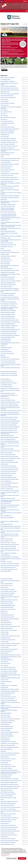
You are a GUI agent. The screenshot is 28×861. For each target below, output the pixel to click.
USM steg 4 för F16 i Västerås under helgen (9, 403)
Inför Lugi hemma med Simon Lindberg (8, 212)
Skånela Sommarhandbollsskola (7, 595)
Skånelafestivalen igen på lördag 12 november (10, 689)
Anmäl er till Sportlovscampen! (7, 268)
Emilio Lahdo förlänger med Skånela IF (8, 793)
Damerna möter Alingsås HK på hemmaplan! (9, 483)
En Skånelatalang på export (6, 339)
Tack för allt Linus (4, 119)
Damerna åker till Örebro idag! (6, 475)
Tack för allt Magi (4, 109)
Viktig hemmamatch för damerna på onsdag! (9, 456)
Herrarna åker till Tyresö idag (6, 681)
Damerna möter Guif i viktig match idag (8, 465)
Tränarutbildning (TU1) (5, 349)
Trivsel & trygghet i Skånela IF (6, 384)
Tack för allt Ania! (4, 125)
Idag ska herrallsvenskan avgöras (7, 844)
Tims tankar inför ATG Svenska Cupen (8, 360)
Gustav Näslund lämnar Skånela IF (7, 615)
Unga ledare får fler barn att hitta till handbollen (10, 173)
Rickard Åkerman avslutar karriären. (7, 792)
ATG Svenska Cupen (4, 762)
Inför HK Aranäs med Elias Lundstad (8, 206)
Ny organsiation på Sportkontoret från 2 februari (10, 195)
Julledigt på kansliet (4, 464)
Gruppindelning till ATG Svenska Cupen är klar (9, 784)
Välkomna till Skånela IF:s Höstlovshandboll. (9, 325)
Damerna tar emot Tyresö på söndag (8, 400)
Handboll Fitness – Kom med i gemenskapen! (9, 743)
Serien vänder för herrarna (6, 663)
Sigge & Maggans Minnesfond (7, 659)
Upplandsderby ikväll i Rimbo (6, 622)
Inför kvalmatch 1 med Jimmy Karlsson (8, 609)
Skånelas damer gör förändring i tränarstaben (9, 437)
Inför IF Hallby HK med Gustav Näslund (8, 301)
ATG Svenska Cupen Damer (6, 760)
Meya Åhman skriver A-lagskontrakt (7, 130)
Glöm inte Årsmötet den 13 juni (7, 585)
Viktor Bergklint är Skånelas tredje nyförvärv (9, 801)
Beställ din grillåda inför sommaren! (7, 152)
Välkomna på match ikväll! (6, 503)
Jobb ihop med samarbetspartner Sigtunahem (10, 732)
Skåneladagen (3, 751)
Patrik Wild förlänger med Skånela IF (8, 103)
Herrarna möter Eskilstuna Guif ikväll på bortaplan (10, 367)
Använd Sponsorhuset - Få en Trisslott (8, 758)
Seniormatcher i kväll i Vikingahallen (7, 77)
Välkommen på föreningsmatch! (7, 181)
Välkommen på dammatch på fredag (8, 498)
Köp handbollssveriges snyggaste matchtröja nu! (10, 329)
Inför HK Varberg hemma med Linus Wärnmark (10, 179)
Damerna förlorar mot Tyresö (6, 259)
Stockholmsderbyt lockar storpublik (8, 312)
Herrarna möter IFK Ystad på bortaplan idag (9, 467)
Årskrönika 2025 (4, 199)
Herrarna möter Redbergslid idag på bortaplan (10, 441)
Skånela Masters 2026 (5, 134)
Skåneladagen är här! (5, 357)
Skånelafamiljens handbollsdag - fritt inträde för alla (11, 526)
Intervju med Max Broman (5, 340)
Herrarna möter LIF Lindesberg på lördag (8, 424)
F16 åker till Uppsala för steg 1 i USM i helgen (9, 534)
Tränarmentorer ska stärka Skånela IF (8, 720)
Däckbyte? (3, 683)
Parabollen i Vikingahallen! (6, 167)
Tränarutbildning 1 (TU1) (5, 737)
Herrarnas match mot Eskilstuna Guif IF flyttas (9, 320)
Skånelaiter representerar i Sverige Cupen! (9, 331)
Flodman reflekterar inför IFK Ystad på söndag (10, 544)
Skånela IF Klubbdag (5, 756)
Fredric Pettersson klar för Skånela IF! (8, 318)
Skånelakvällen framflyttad (6, 571)
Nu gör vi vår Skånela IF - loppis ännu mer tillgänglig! (11, 236)
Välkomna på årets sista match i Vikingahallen (9, 288)
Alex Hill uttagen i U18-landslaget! (7, 132)
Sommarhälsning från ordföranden (7, 123)
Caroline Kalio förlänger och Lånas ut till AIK (9, 88)
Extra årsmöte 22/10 (4, 220)
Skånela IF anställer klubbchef (7, 628)
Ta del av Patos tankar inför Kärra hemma (8, 471)
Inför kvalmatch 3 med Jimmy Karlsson (8, 825)
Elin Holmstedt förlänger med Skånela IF (8, 140)
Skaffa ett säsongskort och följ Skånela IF (9, 371)
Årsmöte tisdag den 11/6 (5, 379)
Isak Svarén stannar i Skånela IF (7, 578)
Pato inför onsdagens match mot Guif (8, 454)
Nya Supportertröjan (4, 836)
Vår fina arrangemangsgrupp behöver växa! (9, 569)
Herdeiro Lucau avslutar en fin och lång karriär (9, 817)
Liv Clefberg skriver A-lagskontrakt (7, 147)
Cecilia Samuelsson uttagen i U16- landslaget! (9, 778)
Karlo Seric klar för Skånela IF (6, 768)
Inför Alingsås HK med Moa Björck (7, 295)
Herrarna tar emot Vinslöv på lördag (7, 698)
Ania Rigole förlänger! (5, 254)
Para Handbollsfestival (5, 620)
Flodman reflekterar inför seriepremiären (8, 553)
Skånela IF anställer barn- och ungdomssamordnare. (11, 780)
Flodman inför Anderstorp (6, 484)
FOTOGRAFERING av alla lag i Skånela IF (8, 741)
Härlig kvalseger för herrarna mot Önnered (9, 834)
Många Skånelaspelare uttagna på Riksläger (9, 788)
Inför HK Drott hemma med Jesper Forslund (9, 177)
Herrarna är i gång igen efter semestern (8, 766)
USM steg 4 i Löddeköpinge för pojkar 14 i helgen (10, 402)
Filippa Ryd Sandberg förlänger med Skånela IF (10, 164)
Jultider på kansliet (4, 661)
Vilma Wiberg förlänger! (5, 263)
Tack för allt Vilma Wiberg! (6, 162)
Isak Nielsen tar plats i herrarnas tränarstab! (9, 375)
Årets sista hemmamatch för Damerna (8, 473)
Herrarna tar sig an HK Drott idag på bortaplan (9, 479)
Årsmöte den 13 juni (4, 587)
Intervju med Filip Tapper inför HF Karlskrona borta (10, 321)
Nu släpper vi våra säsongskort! (7, 242)
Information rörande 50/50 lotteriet (7, 279)
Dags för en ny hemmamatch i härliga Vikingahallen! (11, 280)
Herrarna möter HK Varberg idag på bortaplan (9, 462)
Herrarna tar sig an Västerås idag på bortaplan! (10, 412)
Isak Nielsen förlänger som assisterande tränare (10, 252)
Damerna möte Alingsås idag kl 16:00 (8, 439)
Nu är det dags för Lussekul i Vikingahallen (9, 671)
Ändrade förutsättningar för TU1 (7, 728)
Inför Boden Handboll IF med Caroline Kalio (9, 303)
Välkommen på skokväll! (5, 154)
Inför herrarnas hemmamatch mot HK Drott (9, 428)
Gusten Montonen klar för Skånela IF (8, 593)
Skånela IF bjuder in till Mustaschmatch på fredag (10, 677)
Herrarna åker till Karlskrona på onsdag (8, 696)
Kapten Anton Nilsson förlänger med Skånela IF (10, 618)
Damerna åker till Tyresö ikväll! (7, 524)
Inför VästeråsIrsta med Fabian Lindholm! (9, 673)
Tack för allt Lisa (4, 113)
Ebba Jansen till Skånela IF (6, 250)
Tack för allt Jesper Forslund (6, 111)
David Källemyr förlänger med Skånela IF (8, 256)
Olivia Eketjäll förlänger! (5, 258)
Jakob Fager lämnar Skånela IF (7, 790)
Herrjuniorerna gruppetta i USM (7, 540)
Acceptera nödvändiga (11, 858)
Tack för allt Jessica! (5, 105)
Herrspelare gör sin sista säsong (7, 603)
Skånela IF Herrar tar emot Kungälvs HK (8, 754)
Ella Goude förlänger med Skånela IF (8, 144)
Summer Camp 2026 (4, 101)
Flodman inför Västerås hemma (7, 488)
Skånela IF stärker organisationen (7, 460)
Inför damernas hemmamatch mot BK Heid (9, 430)
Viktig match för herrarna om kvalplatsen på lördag (10, 643)
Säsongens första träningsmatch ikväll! (8, 97)
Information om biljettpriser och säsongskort (9, 556)
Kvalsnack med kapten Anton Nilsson (8, 393)
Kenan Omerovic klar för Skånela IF (7, 805)
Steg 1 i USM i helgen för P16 (6, 515)
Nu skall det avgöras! (5, 823)
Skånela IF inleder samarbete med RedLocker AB (10, 831)
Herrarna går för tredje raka (6, 716)
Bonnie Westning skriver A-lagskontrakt (8, 138)
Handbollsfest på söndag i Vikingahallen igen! (10, 691)
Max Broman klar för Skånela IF (7, 795)
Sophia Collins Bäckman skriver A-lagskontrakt (10, 128)
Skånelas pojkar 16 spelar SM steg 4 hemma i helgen (11, 410)
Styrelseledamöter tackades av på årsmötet (9, 142)
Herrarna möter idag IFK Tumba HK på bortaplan (10, 359)
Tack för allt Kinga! (4, 99)
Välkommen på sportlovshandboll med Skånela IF (10, 421)
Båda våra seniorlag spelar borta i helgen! (9, 645)
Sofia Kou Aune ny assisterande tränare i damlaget (10, 158)
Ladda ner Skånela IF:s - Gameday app (8, 305)
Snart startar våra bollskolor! (6, 351)
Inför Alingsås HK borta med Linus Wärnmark (9, 297)
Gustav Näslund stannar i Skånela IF (7, 589)
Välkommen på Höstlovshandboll (7, 517)
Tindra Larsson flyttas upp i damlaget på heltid (10, 93)
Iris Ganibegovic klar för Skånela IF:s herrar (9, 782)
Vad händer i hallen (4, 687)
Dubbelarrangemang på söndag (7, 435)
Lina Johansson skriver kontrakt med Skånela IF (10, 563)
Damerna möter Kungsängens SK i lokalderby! (9, 747)
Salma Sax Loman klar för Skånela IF (8, 127)
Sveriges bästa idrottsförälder (6, 734)
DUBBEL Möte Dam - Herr (5, 705)
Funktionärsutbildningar (5, 739)
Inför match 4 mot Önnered (6, 815)
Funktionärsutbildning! (5, 724)
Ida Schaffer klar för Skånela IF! (7, 166)
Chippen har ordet (4, 613)
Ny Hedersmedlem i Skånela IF (6, 722)
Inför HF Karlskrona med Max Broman (8, 667)
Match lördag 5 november (6, 694)
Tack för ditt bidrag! (4, 665)
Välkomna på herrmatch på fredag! (7, 616)
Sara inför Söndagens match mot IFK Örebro (9, 417)
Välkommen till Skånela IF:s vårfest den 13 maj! (10, 160)
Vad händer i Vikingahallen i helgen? (8, 314)
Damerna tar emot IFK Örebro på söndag (8, 419)
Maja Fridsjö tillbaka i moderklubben (8, 81)
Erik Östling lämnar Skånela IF (6, 774)
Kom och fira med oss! (5, 171)
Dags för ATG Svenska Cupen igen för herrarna (10, 565)
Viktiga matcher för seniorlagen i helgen (8, 669)
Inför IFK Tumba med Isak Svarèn (7, 175)
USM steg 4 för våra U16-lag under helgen (9, 630)
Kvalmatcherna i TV (4, 611)
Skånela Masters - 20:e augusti (7, 246)
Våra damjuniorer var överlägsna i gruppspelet (10, 197)
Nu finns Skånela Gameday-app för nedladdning (10, 335)
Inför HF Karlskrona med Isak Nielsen (8, 277)
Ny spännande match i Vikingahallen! (8, 272)
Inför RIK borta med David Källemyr (7, 353)
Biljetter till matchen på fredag (6, 601)
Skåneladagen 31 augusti (5, 238)
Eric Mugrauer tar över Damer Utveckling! (8, 382)
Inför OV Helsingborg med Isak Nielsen (8, 293)
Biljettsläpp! (3, 355)
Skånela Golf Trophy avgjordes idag (8, 745)
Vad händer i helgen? (5, 632)
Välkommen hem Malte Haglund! (7, 95)
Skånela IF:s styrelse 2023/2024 (7, 583)
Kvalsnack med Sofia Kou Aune (7, 386)
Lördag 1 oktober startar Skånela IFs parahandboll (10, 718)
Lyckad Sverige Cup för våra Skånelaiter (8, 310)
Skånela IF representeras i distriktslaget (8, 548)
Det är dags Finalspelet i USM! (6, 380)
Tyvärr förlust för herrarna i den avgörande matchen (11, 807)
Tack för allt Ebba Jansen (5, 79)
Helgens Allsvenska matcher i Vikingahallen (9, 649)
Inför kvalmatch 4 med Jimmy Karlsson (8, 813)
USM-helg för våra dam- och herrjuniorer (8, 542)
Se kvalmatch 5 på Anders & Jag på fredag (9, 599)
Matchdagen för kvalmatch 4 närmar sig (8, 819)
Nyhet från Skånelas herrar (6, 764)
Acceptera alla (22, 858)
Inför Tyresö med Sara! (5, 398)
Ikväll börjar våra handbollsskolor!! (7, 735)
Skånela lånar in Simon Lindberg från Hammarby (10, 505)
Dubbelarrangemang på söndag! (7, 448)
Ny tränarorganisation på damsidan (7, 169)
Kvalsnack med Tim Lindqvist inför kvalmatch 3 (10, 388)
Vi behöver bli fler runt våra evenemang (8, 362)
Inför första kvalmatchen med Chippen (8, 842)
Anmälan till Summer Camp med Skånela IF (9, 373)
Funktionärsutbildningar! (5, 555)
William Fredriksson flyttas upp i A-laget (8, 797)
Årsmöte (2, 156)
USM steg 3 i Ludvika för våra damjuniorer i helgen (10, 458)
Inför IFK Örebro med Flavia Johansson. (8, 284)
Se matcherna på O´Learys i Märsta (7, 832)
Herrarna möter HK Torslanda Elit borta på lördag (10, 635)
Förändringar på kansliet (5, 637)
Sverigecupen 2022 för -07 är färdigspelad (9, 685)
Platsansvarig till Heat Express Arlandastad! (9, 770)
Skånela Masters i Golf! (5, 91)
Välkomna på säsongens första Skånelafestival (10, 490)
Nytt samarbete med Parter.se (6, 347)
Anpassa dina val (5, 855)
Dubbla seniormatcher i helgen (7, 538)
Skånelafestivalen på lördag (6, 713)
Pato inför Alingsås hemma (6, 481)
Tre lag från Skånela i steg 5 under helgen (9, 591)
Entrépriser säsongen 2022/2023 (7, 726)
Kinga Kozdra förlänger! (5, 261)
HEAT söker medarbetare (5, 730)
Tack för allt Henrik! (4, 115)
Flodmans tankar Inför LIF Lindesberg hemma (9, 423)
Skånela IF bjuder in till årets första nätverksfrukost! (11, 654)
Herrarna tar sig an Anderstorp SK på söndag (9, 486)
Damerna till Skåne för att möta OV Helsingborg (10, 426)
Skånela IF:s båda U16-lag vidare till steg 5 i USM (10, 626)
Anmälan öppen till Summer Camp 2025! (8, 244)
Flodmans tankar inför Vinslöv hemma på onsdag (10, 450)
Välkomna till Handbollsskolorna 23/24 (8, 567)
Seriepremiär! (3, 345)
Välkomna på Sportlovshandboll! (7, 187)
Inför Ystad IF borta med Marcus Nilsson (8, 333)
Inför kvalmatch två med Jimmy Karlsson (8, 829)
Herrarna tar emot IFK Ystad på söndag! (8, 546)
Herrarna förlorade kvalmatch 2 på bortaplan (9, 827)
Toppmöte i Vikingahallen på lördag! (8, 693)
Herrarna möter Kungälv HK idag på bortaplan (9, 469)
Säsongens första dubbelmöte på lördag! (9, 700)
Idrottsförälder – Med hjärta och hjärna (8, 204)
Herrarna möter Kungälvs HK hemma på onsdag (10, 753)
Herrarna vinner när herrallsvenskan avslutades (10, 840)
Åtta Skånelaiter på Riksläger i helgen (8, 605)
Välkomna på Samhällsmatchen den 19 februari (10, 270)
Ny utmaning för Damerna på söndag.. (8, 639)
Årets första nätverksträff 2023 (7, 651)
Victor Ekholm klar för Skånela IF (7, 121)
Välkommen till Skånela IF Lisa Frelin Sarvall (9, 146)
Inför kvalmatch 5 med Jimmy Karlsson (8, 809)
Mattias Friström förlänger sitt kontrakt (8, 803)
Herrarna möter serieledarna (6, 624)
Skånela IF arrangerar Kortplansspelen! (8, 86)
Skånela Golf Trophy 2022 (10, 24)
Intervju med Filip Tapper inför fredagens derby (10, 186)
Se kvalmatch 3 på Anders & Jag (7, 607)
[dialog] (14, 853)
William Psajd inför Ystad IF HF (6, 286)
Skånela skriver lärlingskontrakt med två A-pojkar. (10, 786)
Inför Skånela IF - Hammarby (6, 561)
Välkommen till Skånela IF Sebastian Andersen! (10, 89)
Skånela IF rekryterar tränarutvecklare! (8, 231)
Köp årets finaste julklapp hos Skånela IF (8, 477)
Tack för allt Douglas (5, 136)
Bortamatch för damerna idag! (6, 452)
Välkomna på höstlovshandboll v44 (7, 211)
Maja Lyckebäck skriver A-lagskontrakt (8, 117)
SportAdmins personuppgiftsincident (8, 282)
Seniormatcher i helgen (5, 715)
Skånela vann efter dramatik (6, 821)
